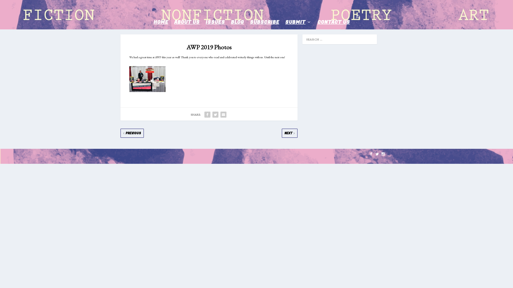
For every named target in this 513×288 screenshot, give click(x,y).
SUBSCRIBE (264, 22)
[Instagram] (383, 154)
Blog (237, 22)
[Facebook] (371, 154)
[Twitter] (377, 154)
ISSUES (215, 22)
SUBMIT (295, 22)
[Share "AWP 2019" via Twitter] (215, 115)
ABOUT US (187, 22)
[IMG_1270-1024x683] (147, 91)
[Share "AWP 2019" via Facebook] (207, 115)
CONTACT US (334, 22)
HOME (161, 22)
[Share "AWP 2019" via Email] (223, 115)
